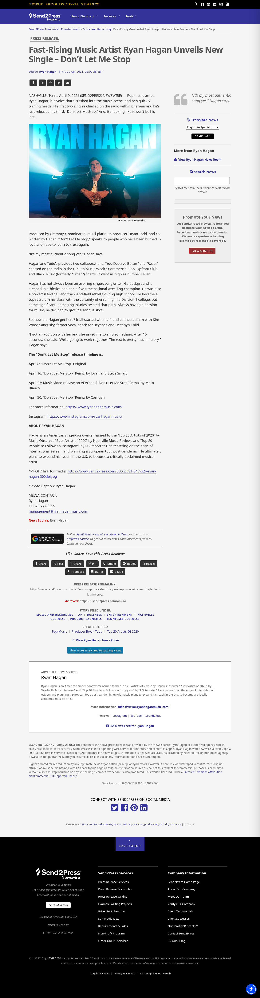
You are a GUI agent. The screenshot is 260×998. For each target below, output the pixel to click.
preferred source (78, 539)
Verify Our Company (181, 904)
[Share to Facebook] (33, 83)
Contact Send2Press (181, 933)
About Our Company (181, 889)
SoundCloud (153, 715)
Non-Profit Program (111, 933)
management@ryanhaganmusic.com (58, 511)
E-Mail (118, 571)
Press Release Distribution (115, 889)
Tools (129, 16)
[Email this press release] (67, 83)
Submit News (90, 4)
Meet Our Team (178, 896)
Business (94, 614)
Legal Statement (100, 973)
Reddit (131, 563)
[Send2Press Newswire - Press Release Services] (46, 19)
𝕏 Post (58, 563)
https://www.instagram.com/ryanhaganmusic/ (84, 416)
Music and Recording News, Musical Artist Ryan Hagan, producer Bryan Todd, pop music (131, 824)
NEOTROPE (53, 958)
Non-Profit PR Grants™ (183, 926)
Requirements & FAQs (113, 926)
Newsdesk (36, 4)
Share (42, 563)
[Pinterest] (208, 3)
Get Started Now (58, 905)
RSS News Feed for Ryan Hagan (131, 726)
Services (110, 16)
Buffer (98, 571)
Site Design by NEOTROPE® (155, 973)
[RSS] (227, 3)
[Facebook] (202, 3)
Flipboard (76, 571)
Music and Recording (54, 614)
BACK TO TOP (130, 846)
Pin (93, 563)
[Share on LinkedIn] (58, 83)
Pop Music (59, 631)
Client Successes (179, 918)
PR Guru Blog (176, 941)
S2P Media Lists (108, 918)
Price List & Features (112, 911)
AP (80, 614)
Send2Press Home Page (184, 882)
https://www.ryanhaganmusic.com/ (94, 407)
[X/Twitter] (114, 810)
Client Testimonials (180, 911)
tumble (110, 563)
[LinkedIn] (214, 3)
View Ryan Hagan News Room (96, 640)
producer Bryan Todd (87, 631)
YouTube (136, 715)
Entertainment (120, 614)
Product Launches (86, 619)
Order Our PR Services (113, 941)
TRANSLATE (202, 136)
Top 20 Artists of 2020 (123, 631)
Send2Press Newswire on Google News (102, 534)
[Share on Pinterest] (50, 83)
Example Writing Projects (115, 904)
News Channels (82, 16)
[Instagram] (221, 3)
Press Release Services (62, 4)
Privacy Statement (124, 973)
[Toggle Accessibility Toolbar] (251, 989)
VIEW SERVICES (202, 251)
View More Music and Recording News (95, 650)
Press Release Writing (112, 896)
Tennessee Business (123, 619)
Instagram (120, 715)
